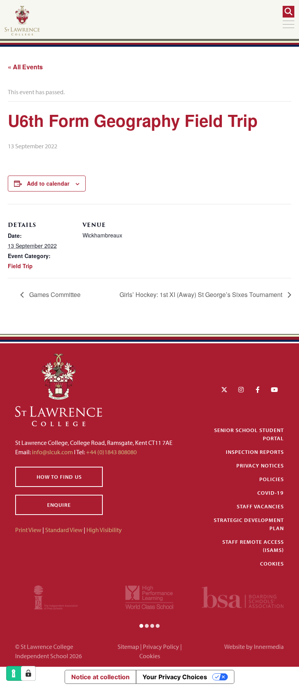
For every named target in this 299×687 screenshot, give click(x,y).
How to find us (59, 476)
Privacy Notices (260, 465)
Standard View (64, 530)
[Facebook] (258, 390)
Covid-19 (270, 492)
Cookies (272, 563)
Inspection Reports (255, 451)
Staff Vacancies (260, 506)
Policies (271, 479)
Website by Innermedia (254, 646)
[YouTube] (274, 390)
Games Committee (54, 294)
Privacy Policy (161, 646)
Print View (28, 530)
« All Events (25, 66)
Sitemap (128, 646)
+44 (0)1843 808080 (111, 452)
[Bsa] (242, 596)
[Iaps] (56, 596)
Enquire (59, 504)
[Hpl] (149, 596)
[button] (141, 625)
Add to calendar (48, 183)
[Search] (288, 12)
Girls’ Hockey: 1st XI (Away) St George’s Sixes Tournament (202, 294)
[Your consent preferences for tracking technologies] (28, 673)
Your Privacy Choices (174, 677)
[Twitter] (224, 390)
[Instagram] (241, 390)
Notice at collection (100, 677)
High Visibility (104, 530)
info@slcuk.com (52, 452)
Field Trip (20, 266)
